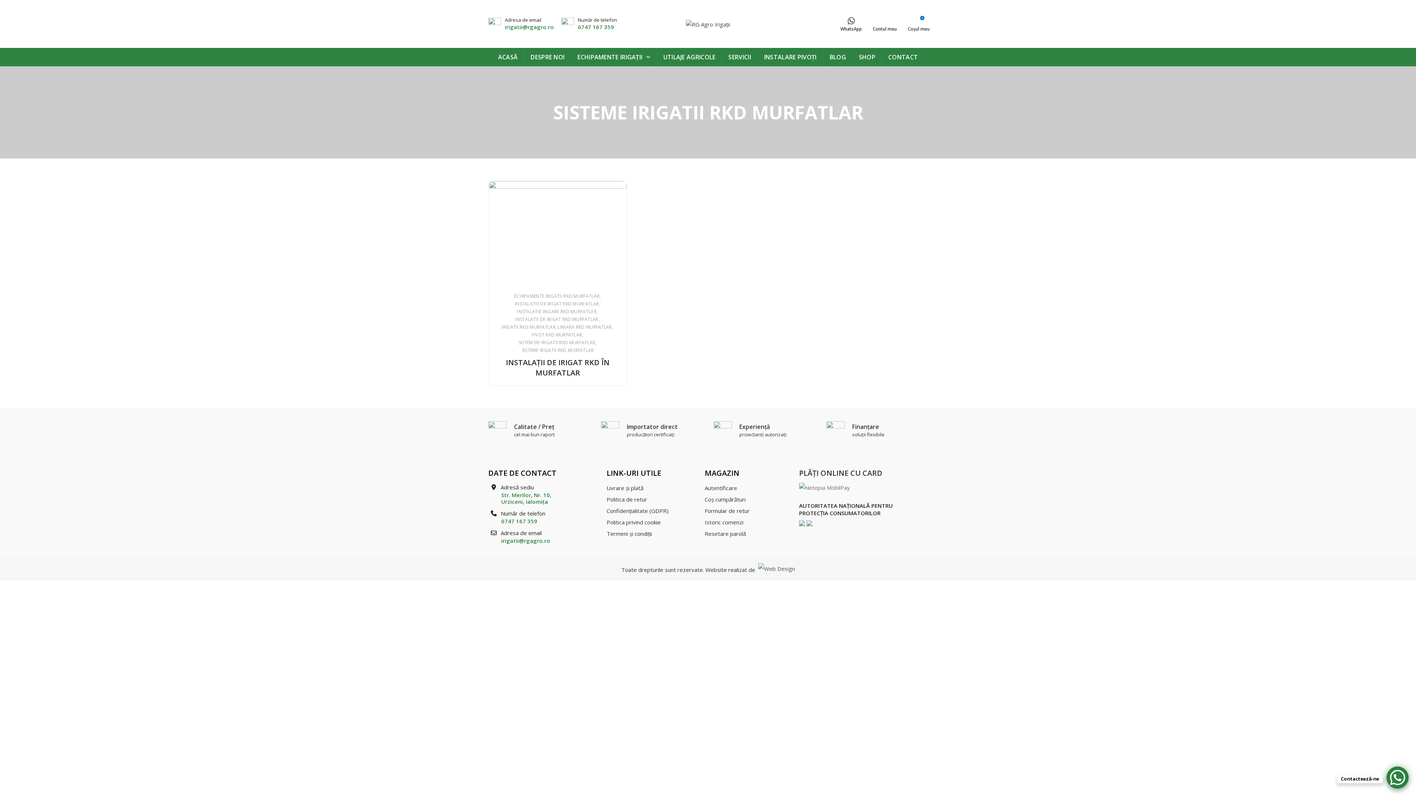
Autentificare (721, 488)
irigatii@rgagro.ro (529, 27)
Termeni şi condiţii (629, 533)
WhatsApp (851, 29)
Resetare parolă (725, 533)
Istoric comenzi (724, 522)
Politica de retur (627, 499)
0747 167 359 (596, 27)
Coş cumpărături (725, 499)
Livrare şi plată (625, 488)
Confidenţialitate (638, 510)
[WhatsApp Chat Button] (1397, 778)
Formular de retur (727, 510)
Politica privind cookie (634, 522)
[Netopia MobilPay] (824, 487)
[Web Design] (776, 569)
